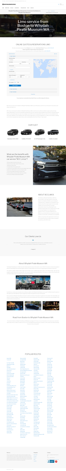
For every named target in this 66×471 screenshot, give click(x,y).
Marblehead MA (37, 399)
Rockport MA (9, 416)
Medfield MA (22, 394)
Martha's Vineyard (37, 378)
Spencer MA (22, 419)
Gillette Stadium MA (24, 408)
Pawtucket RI (49, 419)
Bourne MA (49, 408)
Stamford (35, 364)
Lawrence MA (49, 376)
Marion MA (36, 405)
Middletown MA (37, 403)
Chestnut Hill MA (37, 408)
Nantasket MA (36, 419)
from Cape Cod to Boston (11, 403)
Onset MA (8, 367)
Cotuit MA (9, 393)
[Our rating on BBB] (50, 461)
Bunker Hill (36, 379)
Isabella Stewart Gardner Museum (38, 382)
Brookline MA (36, 413)
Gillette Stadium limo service (12, 397)
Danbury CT (49, 394)
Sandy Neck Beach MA (11, 396)
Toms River (9, 381)
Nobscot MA (36, 388)
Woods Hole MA (10, 413)
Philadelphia (22, 365)
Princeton (8, 382)
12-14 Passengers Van (39, 138)
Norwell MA (22, 417)
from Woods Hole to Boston (12, 402)
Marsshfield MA (37, 432)
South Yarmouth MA (10, 373)
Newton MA (22, 390)
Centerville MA (9, 405)
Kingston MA (36, 431)
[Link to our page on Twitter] (57, 469)
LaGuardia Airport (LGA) (11, 391)
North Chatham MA (10, 375)
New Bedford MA (10, 414)
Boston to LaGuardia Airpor (12, 423)
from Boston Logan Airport (25, 432)
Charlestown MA (50, 379)
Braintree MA (22, 373)
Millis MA (22, 385)
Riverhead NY (36, 365)
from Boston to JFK (10, 422)
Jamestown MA (50, 387)
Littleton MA (22, 402)
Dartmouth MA (50, 423)
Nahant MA (49, 373)
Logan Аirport (9, 388)
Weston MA (22, 429)
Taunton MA (9, 411)
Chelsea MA (36, 411)
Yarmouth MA (49, 384)
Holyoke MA (9, 408)
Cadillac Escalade (53, 138)
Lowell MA (36, 400)
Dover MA (49, 362)
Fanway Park (36, 385)
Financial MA (49, 397)
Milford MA (22, 405)
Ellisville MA (49, 405)
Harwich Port (9, 370)
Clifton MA (49, 375)
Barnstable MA (23, 399)
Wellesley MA (22, 364)
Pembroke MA (36, 435)
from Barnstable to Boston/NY (25, 400)
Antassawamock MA (10, 364)
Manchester (22, 361)
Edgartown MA (36, 359)
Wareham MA (22, 416)
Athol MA (22, 422)
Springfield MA (23, 359)
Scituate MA (22, 391)
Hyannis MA (22, 384)
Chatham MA (22, 367)
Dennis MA (36, 358)
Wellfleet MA (9, 432)
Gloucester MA (36, 423)
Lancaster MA (49, 367)
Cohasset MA (22, 437)
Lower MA (36, 396)
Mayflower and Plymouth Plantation (24, 376)
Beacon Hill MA (50, 396)
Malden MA (49, 391)
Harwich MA (9, 431)
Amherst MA (36, 361)
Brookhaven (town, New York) (12, 394)
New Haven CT (50, 431)
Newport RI (22, 397)
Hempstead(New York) (11, 387)
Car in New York (23, 411)
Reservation (35, 454)
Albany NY (36, 420)
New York (35, 429)
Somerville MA (50, 411)
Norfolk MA (22, 382)
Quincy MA (49, 359)
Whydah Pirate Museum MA (39, 434)
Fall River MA (49, 382)
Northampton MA (37, 362)
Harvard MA (22, 393)
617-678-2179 (47, 51)
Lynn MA (35, 425)
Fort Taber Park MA (10, 362)
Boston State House (24, 420)
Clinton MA (49, 400)
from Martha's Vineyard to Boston (38, 376)
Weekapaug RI (50, 417)
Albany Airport (9, 419)
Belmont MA (49, 414)
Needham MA (36, 390)
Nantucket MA (50, 402)
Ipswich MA (9, 358)
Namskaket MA (36, 416)
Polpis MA (35, 370)
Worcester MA (23, 403)
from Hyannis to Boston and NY (12, 400)
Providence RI (9, 428)
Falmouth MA (49, 420)
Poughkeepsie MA (50, 381)
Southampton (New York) (11, 385)
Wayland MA (22, 431)
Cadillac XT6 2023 (26, 138)
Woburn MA (36, 426)
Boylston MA (36, 417)
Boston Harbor (36, 384)
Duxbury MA (22, 378)
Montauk (8, 384)
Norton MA (22, 388)
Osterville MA (49, 393)
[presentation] (7, 244)
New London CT (23, 435)
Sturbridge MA (23, 423)
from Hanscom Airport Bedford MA (26, 414)
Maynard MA (22, 381)
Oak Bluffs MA (36, 373)
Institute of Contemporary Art (39, 387)
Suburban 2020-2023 (12, 138)
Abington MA (49, 403)
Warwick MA (49, 385)
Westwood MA (50, 361)
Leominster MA (23, 425)
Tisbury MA (36, 397)
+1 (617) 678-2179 (52, 457)
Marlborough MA (23, 396)
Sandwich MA (49, 432)
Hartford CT (22, 362)
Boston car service (23, 434)
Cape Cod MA (22, 387)
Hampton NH (49, 364)
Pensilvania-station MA (38, 402)
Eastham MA (36, 391)
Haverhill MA (49, 370)
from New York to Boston (52, 426)
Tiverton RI (9, 359)
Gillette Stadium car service (12, 399)
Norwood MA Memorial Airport (26, 370)
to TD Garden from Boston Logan (25, 427)
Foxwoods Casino (10, 429)
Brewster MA (49, 365)
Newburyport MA (50, 378)
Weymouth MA (23, 358)
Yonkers (8, 379)
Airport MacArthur (10, 417)
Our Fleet (35, 456)
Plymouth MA (36, 428)
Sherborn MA (49, 422)
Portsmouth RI (49, 358)
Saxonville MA (50, 429)
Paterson (8, 378)
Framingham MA (37, 422)
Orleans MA (49, 388)
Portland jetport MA (51, 390)
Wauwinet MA (36, 367)
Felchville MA (49, 428)
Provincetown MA (37, 393)
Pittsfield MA (36, 414)
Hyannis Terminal (37, 394)
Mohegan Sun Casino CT (11, 426)
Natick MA (49, 413)
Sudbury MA (9, 420)
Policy (34, 459)
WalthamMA (22, 379)
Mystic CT (8, 365)
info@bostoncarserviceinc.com (54, 459)
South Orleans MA (10, 376)
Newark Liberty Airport (11, 390)
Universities (9, 425)
